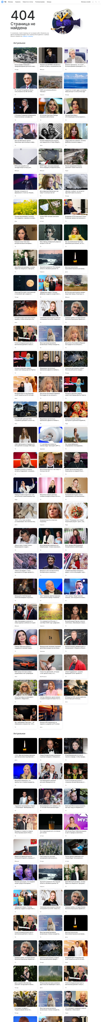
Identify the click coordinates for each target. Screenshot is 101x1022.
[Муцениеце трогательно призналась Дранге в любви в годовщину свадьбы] (50, 363)
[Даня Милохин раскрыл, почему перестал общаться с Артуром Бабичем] (25, 262)
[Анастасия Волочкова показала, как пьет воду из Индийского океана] (76, 876)
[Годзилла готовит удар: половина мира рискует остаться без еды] (76, 84)
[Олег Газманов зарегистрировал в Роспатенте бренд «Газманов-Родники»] (50, 590)
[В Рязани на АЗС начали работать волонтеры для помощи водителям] (76, 692)
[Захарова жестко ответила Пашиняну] (50, 514)
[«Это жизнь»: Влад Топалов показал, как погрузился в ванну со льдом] (76, 590)
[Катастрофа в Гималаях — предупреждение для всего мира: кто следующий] (25, 59)
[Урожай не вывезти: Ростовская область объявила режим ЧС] (50, 262)
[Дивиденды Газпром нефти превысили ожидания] (76, 742)
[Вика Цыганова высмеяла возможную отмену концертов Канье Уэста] (50, 337)
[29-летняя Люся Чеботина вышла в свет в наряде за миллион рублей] (76, 901)
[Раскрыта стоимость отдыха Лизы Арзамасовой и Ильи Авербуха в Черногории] (25, 901)
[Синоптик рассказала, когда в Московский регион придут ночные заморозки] (76, 363)
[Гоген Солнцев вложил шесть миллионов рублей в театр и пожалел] (25, 337)
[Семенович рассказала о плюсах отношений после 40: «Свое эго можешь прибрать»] (50, 312)
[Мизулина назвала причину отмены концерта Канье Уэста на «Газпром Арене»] (50, 489)
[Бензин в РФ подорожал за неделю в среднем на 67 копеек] (50, 717)
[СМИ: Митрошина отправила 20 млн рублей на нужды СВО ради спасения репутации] (25, 439)
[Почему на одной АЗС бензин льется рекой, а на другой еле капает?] (25, 767)
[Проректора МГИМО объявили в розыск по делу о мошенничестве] (50, 59)
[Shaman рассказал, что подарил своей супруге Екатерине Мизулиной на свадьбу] (25, 952)
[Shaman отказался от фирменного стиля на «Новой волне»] (25, 186)
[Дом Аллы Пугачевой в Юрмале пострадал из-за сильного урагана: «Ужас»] (76, 337)
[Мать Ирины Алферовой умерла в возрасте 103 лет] (50, 236)
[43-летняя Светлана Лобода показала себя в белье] (50, 110)
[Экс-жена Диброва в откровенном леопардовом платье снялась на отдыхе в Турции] (76, 439)
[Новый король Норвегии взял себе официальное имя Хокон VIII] (76, 767)
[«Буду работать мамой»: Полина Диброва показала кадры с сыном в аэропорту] (76, 135)
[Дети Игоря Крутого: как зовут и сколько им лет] (50, 464)
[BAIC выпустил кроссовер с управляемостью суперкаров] (25, 666)
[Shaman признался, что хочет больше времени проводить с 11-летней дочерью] (76, 59)
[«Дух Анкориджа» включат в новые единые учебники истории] (25, 616)
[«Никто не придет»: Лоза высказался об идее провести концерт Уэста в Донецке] (25, 565)
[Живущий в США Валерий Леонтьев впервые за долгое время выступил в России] (25, 590)
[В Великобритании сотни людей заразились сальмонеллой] (25, 742)
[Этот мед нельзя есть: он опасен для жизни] (50, 901)
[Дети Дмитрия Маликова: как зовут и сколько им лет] (50, 186)
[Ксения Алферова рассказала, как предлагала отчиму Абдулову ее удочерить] (50, 135)
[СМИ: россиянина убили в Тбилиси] (50, 84)
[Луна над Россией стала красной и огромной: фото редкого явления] (25, 287)
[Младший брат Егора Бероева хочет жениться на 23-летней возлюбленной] (25, 388)
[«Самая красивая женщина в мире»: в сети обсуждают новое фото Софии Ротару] (76, 565)
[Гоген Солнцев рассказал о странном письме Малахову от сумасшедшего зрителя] (76, 851)
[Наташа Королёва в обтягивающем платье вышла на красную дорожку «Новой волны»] (76, 110)
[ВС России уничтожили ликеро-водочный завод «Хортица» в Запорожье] (76, 287)
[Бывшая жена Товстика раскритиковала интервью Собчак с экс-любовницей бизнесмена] (25, 236)
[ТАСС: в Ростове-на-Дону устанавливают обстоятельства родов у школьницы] (25, 514)
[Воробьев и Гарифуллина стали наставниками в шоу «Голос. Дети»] (25, 793)
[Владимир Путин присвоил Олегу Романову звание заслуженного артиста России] (76, 211)
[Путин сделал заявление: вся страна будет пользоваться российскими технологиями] (76, 927)
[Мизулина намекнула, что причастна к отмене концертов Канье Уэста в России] (25, 851)
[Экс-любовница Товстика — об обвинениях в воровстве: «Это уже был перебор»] (25, 717)
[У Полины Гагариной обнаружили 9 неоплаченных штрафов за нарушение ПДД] (25, 110)
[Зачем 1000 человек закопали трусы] (50, 211)
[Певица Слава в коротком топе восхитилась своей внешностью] (25, 489)
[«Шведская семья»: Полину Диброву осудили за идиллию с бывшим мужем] (50, 287)
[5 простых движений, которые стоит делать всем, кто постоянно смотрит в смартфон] (50, 666)
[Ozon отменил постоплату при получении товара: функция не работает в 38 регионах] (50, 767)
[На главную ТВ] (4, 2)
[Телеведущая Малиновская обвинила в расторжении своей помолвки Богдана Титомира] (50, 742)
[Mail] (2, 2)
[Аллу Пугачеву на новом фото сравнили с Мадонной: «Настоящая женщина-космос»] (25, 692)
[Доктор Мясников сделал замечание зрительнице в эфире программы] (25, 135)
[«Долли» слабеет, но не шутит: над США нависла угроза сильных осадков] (76, 186)
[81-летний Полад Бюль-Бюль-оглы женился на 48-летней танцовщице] (25, 84)
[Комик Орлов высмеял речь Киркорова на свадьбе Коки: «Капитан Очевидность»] (76, 464)
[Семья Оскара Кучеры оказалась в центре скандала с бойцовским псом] (50, 826)
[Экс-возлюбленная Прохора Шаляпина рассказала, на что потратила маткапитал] (76, 236)
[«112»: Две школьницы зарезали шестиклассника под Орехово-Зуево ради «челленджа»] (25, 826)
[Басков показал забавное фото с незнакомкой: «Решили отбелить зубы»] (76, 641)
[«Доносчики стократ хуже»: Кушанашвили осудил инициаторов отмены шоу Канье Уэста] (25, 540)
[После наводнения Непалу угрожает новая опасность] (76, 160)
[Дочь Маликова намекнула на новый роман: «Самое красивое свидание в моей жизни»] (50, 540)
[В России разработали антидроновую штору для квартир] (25, 160)
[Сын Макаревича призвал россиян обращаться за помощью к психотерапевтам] (50, 851)
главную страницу (27, 36)
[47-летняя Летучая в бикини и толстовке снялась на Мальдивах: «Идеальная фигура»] (76, 717)
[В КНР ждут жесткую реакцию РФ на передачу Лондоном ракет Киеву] (50, 160)
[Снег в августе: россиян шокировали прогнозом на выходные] (50, 927)
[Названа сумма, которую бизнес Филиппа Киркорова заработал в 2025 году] (76, 312)
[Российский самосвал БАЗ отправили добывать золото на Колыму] (25, 413)
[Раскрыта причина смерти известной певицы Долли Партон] (25, 363)
